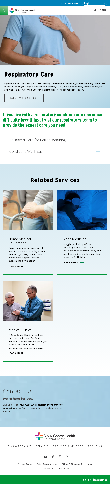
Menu (103, 10)
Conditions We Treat (25, 151)
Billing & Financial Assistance (77, 464)
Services (42, 446)
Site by (87, 479)
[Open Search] (94, 10)
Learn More (16, 266)
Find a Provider (20, 446)
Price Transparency (47, 464)
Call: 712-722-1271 (24, 97)
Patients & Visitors (68, 446)
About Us (95, 446)
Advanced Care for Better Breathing (37, 139)
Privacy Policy (25, 464)
